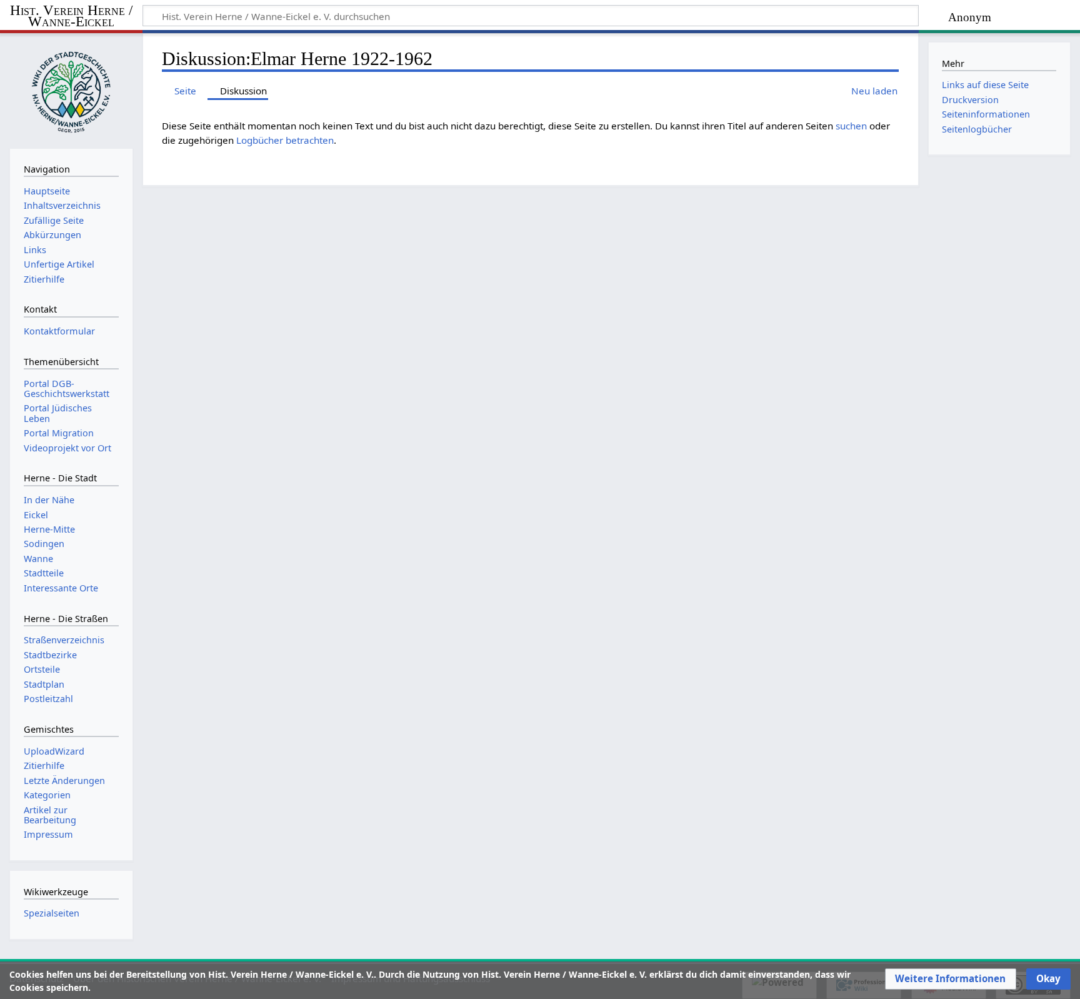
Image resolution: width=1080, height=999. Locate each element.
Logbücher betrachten (285, 140)
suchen (851, 125)
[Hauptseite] (71, 89)
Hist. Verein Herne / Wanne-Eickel (71, 16)
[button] (950, 979)
